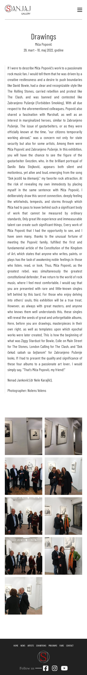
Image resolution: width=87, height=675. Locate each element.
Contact (69, 645)
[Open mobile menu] (79, 10)
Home (16, 645)
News (23, 645)
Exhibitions (41, 645)
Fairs (61, 645)
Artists (31, 645)
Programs (53, 645)
